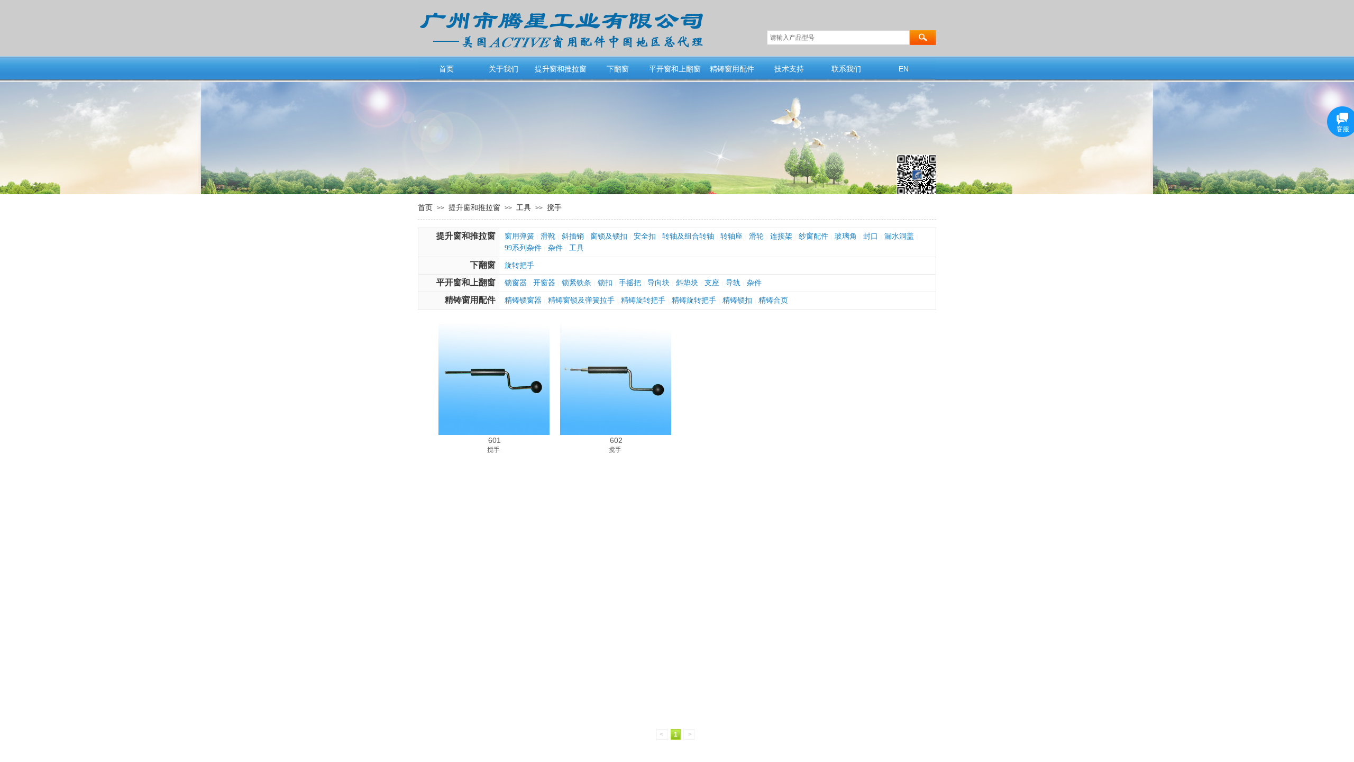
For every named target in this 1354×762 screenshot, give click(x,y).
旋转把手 (519, 265)
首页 (446, 69)
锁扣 (605, 283)
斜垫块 (687, 283)
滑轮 (756, 236)
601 (494, 440)
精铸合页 (773, 300)
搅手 (554, 207)
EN (904, 69)
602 (616, 440)
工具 (523, 207)
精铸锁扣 (737, 300)
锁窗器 (516, 283)
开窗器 (544, 283)
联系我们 (846, 69)
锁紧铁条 (576, 283)
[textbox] (838, 37)
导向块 (658, 283)
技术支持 (789, 69)
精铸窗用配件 (732, 69)
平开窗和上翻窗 (675, 69)
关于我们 (503, 69)
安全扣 (645, 236)
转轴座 (731, 236)
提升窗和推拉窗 (561, 69)
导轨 (733, 283)
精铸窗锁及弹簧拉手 (581, 300)
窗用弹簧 (519, 236)
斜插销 (573, 236)
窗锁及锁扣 (608, 236)
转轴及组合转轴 (688, 236)
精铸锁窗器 (523, 300)
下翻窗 (618, 69)
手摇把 (630, 283)
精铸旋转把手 (643, 300)
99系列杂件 (523, 248)
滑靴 (548, 236)
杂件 (555, 248)
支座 (712, 283)
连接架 (781, 236)
